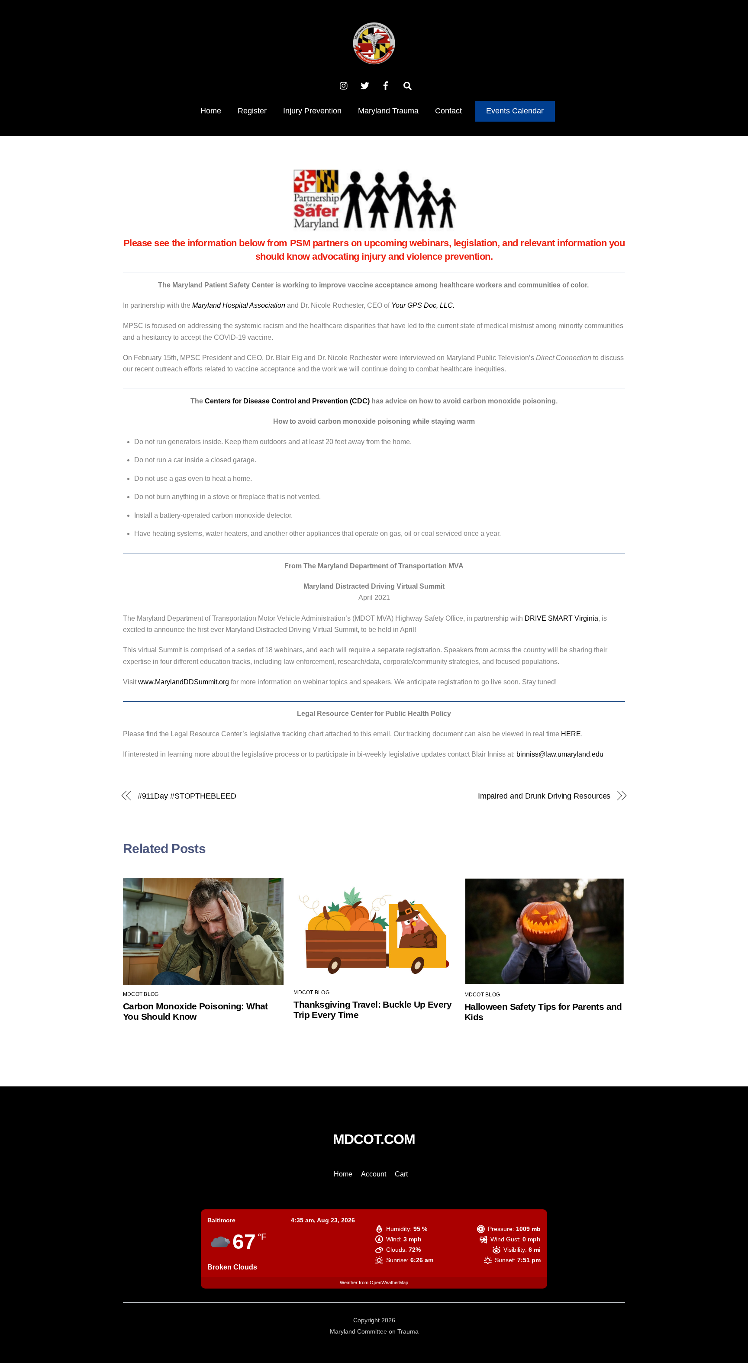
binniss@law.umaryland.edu (559, 754)
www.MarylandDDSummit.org (183, 682)
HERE (571, 734)
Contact (448, 110)
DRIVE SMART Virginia (561, 618)
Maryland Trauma (388, 110)
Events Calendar (515, 110)
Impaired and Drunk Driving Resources (544, 795)
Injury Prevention (312, 110)
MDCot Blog (140, 994)
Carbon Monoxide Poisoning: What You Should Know (195, 1011)
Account (373, 1174)
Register (252, 110)
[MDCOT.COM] (374, 59)
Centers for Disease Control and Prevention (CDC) (287, 401)
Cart (401, 1174)
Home (210, 110)
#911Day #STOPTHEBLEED (187, 795)
